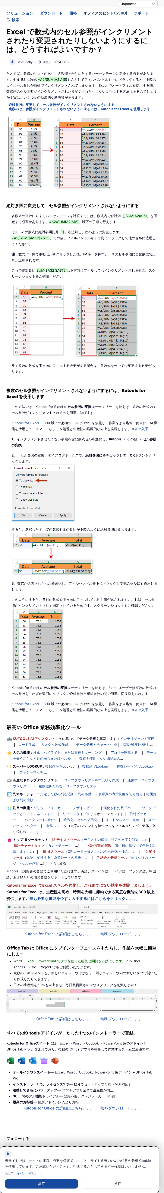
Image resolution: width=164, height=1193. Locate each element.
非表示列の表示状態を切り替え (119, 794)
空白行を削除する (124, 752)
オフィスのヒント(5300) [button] (105, 13)
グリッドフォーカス (48, 808)
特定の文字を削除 (124, 839)
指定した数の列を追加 (57, 794)
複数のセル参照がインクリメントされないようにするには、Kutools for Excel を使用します (79, 109)
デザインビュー (85, 808)
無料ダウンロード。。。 (121, 934)
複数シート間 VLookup (135, 766)
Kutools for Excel (25, 423)
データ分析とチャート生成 (96, 744)
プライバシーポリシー (26, 1173)
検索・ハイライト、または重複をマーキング (67, 752)
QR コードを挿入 (81, 851)
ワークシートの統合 (40, 820)
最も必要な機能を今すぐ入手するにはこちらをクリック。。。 (83, 898)
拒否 (117, 1184)
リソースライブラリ (78, 814)
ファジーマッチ (31, 772)
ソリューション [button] (19, 13)
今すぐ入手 (139, 429)
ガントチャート (60, 845)
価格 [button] (73, 13)
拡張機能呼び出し (136, 744)
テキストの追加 (96, 839)
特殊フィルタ (57, 826)
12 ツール (66, 839)
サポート (141, 13)
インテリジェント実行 (137, 738)
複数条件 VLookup (60, 766)
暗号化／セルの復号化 (80, 820)
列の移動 (84, 794)
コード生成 (26, 744)
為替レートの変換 (67, 857)
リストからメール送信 (122, 820)
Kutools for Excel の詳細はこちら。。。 (59, 934)
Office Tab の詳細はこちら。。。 (65, 1019)
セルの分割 (28, 863)
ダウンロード (51, 13)
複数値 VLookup (95, 766)
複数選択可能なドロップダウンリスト (68, 786)
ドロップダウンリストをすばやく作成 (90, 780)
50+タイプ (29, 845)
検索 (15, 19)
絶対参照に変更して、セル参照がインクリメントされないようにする (61, 104)
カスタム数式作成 (54, 744)
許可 (41, 1184)
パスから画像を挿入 (112, 851)
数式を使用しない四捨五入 (99, 758)
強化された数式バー (118, 808)
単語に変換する (38, 857)
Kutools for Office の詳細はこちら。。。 (59, 1108)
